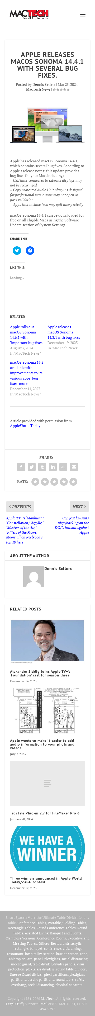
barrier (61, 953)
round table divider (71, 969)
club (66, 948)
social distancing (74, 958)
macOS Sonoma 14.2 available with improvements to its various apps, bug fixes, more (26, 373)
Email (43, 1003)
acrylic (76, 943)
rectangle (20, 948)
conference (52, 948)
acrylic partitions (41, 979)
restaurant (15, 953)
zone (83, 953)
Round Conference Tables (56, 927)
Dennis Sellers (43, 84)
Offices (44, 943)
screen (73, 953)
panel (38, 958)
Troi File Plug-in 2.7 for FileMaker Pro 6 (45, 813)
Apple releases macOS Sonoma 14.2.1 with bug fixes (64, 332)
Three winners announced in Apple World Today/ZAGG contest (46, 880)
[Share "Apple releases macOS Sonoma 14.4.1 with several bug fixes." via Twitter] (31, 467)
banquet (36, 948)
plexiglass (52, 958)
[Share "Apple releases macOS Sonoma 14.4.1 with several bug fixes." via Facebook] (21, 467)
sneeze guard (21, 964)
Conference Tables (31, 922)
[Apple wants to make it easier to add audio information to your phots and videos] (47, 710)
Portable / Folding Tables (67, 922)
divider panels (64, 964)
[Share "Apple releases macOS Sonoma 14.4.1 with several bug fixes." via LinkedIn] (53, 467)
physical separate (69, 984)
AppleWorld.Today (25, 425)
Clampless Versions (21, 938)
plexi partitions (56, 974)
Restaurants (60, 943)
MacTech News (38, 89)
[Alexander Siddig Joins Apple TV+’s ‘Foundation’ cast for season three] (47, 641)
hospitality (33, 953)
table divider (42, 964)
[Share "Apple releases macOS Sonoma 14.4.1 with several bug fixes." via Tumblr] (42, 467)
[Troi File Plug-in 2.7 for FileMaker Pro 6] (47, 783)
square (27, 958)
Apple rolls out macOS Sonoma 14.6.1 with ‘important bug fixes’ (27, 334)
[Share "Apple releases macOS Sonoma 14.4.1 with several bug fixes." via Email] (74, 467)
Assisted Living (37, 933)
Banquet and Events (65, 933)
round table (64, 979)
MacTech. (48, 998)
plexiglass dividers (40, 969)
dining (76, 948)
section (49, 953)
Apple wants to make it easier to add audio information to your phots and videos (42, 744)
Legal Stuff (14, 1003)
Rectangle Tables (21, 927)
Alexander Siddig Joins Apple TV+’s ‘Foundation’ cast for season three (40, 673)
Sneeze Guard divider (26, 974)
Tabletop (14, 958)
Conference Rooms (51, 938)
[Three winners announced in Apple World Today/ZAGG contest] (47, 848)
